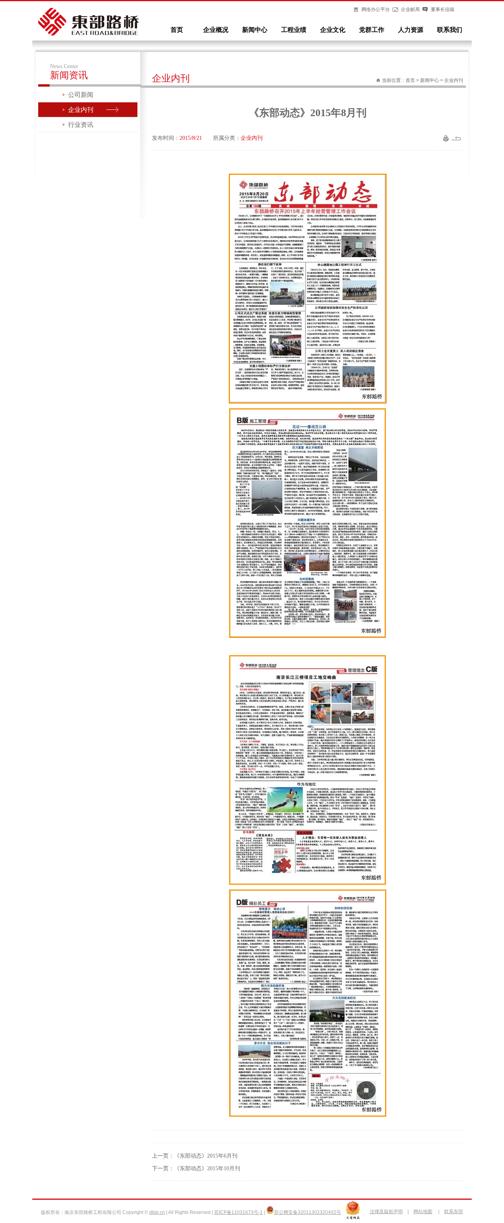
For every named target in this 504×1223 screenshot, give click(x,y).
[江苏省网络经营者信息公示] (353, 1218)
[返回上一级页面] (457, 140)
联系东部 (453, 1211)
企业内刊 (80, 109)
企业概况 (215, 29)
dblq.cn (157, 1212)
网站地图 (422, 1211)
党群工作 (371, 29)
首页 (176, 29)
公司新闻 (80, 94)
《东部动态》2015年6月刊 (205, 1156)
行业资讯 (80, 124)
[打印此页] (446, 140)
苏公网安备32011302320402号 (307, 1212)
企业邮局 (410, 9)
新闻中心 (254, 29)
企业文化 (332, 29)
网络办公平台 (375, 9)
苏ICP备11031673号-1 (238, 1212)
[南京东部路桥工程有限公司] (88, 34)
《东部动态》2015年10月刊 (207, 1168)
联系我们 (449, 29)
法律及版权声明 (386, 1211)
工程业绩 (293, 29)
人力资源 (410, 29)
